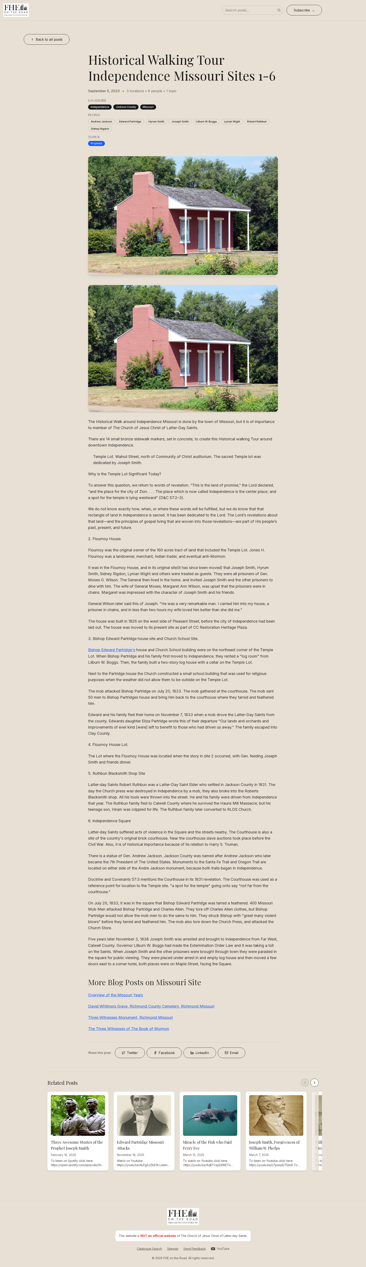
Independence (100, 106)
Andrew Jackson (101, 121)
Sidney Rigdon (100, 128)
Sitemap (172, 1248)
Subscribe (302, 10)
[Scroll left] (305, 1083)
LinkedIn (202, 1053)
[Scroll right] (315, 1083)
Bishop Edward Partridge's (111, 650)
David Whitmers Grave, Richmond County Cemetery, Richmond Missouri (151, 1006)
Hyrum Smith (156, 121)
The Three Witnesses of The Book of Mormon (128, 1028)
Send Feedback (194, 1248)
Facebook (167, 1053)
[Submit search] (279, 10)
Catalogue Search (149, 1248)
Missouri (148, 106)
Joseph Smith (180, 121)
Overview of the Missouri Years (115, 995)
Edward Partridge (130, 121)
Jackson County (126, 106)
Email (234, 1053)
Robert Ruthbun (257, 121)
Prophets (96, 143)
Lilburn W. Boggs (206, 121)
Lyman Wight (232, 121)
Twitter (132, 1053)
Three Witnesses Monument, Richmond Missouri (130, 1017)
